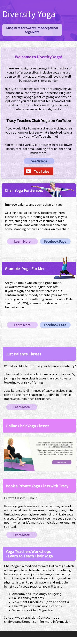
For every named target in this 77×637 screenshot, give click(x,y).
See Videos (39, 161)
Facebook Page (55, 241)
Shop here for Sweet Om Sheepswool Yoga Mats (32, 30)
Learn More (22, 241)
